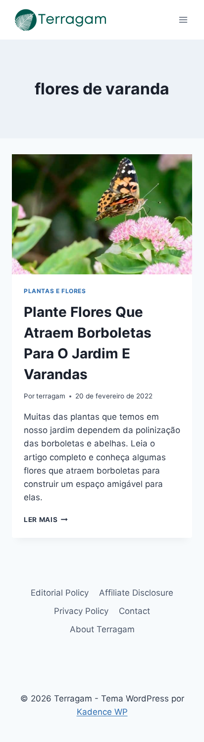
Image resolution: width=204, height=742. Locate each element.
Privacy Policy (81, 611)
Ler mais (46, 520)
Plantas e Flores (55, 291)
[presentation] (102, 214)
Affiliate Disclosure (136, 593)
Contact (134, 611)
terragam (50, 396)
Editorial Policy (60, 593)
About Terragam (102, 629)
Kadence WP (102, 712)
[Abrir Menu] (183, 19)
